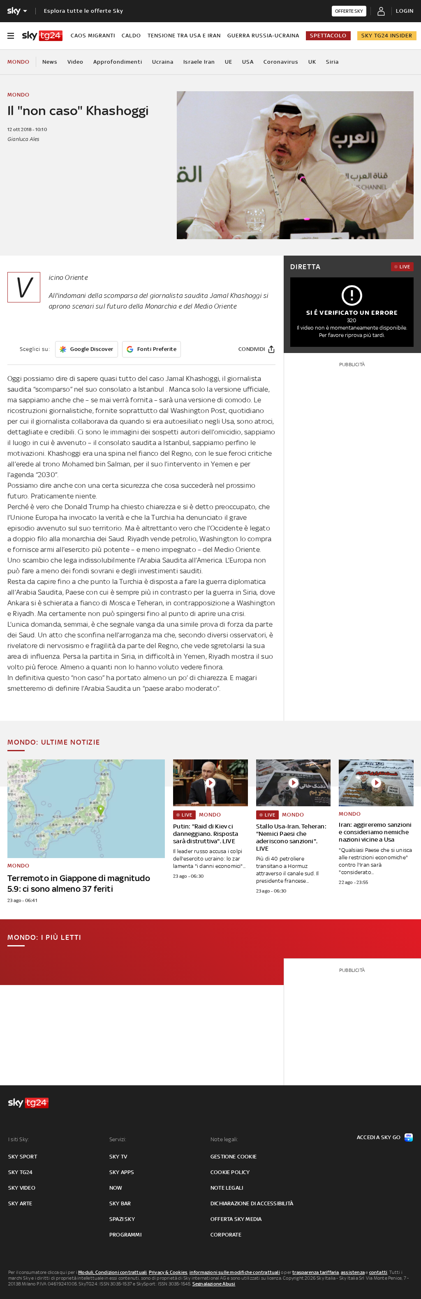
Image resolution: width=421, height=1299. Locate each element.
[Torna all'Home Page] (42, 35)
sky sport (22, 1157)
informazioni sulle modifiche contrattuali (235, 1272)
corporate (225, 1235)
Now (116, 1188)
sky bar (120, 1203)
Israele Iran (199, 62)
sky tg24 (20, 1172)
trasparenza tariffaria (315, 1272)
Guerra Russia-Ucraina (263, 35)
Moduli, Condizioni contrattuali (112, 1272)
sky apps (121, 1172)
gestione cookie (233, 1157)
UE (228, 62)
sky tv (118, 1157)
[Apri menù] (10, 35)
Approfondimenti (117, 62)
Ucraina (162, 62)
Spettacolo (328, 35)
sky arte (20, 1203)
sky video (21, 1188)
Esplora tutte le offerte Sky (83, 11)
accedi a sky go (378, 1137)
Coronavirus (281, 62)
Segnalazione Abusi (214, 1284)
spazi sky (122, 1219)
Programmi (125, 1235)
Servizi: (118, 1139)
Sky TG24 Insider (386, 35)
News (50, 62)
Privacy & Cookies (168, 1272)
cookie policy (230, 1172)
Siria (332, 62)
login (405, 11)
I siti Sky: (18, 1139)
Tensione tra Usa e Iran (184, 35)
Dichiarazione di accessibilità (251, 1203)
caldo (131, 35)
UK (312, 62)
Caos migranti (93, 35)
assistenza (353, 1272)
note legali (226, 1188)
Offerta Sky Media (235, 1219)
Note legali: (224, 1139)
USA (248, 62)
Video (75, 62)
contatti (378, 1272)
